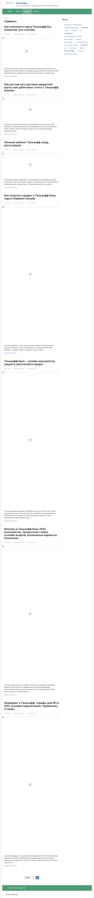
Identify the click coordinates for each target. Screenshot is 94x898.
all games (66, 30)
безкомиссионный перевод (70, 53)
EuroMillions (74, 30)
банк (65, 48)
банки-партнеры (73, 48)
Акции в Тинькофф (68, 39)
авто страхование (68, 42)
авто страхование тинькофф (71, 45)
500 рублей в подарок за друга (71, 27)
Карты (10, 11)
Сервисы (27, 11)
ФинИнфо (22, 3)
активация (84, 45)
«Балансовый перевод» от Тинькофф (73, 36)
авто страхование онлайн (81, 42)
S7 (80, 30)
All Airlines (84, 27)
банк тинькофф (69, 51)
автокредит (78, 39)
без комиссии (80, 50)
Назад (27, 877)
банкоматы (82, 48)
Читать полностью (10, 76)
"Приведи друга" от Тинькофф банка (72, 24)
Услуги (18, 11)
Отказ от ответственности (17, 888)
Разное (36, 11)
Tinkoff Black (68, 33)
